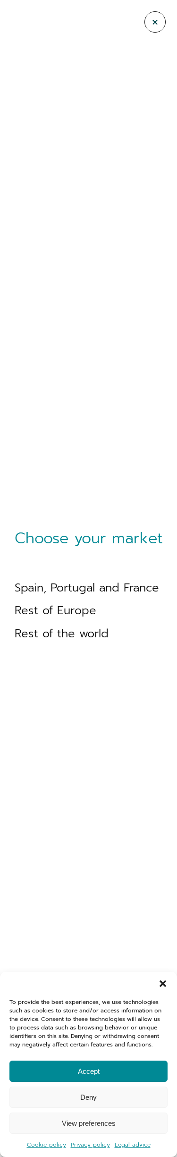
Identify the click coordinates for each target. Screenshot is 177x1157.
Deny (88, 1097)
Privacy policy (90, 1144)
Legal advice (133, 1144)
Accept (89, 1071)
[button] (163, 983)
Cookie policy (46, 1144)
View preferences (89, 1123)
